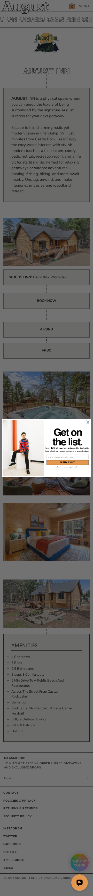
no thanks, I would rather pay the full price (67, 467)
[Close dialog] (88, 422)
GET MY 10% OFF (67, 462)
